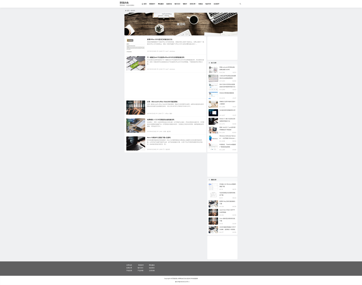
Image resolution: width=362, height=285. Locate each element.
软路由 (201, 4)
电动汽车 (208, 4)
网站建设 (161, 4)
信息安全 (169, 4)
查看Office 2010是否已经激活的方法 (159, 39)
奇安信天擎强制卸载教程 (226, 93)
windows (172, 51)
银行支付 (177, 4)
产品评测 (140, 270)
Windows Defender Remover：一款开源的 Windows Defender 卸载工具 (227, 138)
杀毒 (164, 131)
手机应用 (129, 270)
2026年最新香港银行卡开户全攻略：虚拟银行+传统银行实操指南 (227, 229)
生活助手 (216, 4)
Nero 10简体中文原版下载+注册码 (159, 137)
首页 (128, 10)
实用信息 (130, 120)
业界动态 (129, 265)
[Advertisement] (165, 85)
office (167, 113)
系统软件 (152, 4)
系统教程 (130, 40)
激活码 (169, 131)
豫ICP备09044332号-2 (182, 281)
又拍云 (185, 278)
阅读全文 (202, 51)
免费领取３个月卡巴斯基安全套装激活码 (160, 120)
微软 (170, 113)
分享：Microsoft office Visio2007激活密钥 (162, 102)
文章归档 (152, 270)
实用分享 (192, 4)
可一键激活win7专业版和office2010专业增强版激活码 (165, 57)
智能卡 (185, 4)
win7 (167, 51)
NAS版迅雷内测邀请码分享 (227, 110)
